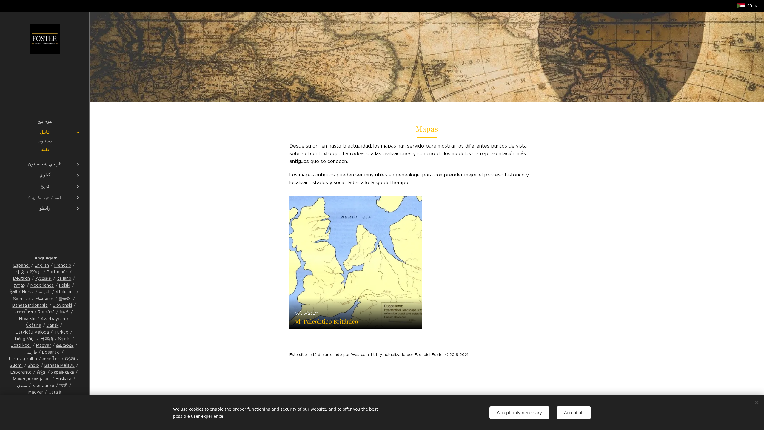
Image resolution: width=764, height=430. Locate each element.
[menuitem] (45, 121)
